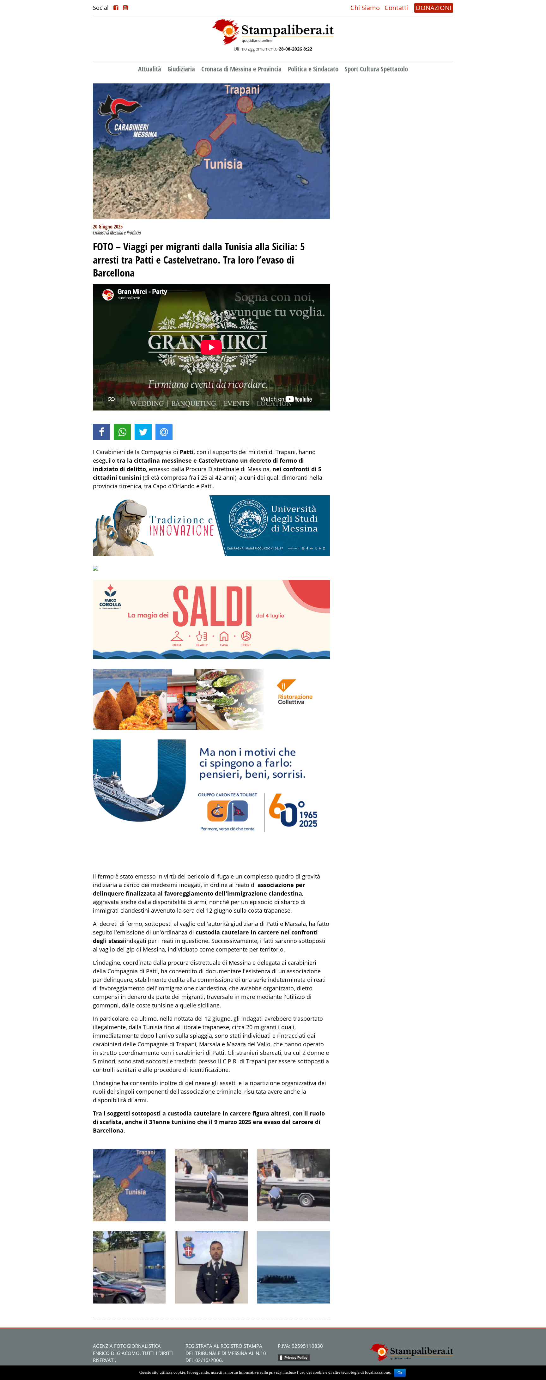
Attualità (149, 68)
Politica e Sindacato (313, 68)
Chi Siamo (365, 7)
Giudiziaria (181, 68)
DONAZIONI (434, 7)
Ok (399, 1373)
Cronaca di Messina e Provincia (241, 68)
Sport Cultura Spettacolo (376, 68)
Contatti (396, 7)
